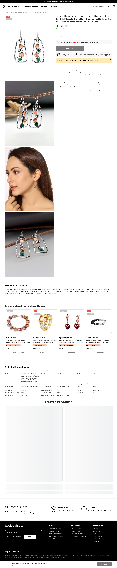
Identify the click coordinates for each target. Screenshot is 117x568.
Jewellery (26, 557)
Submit (30, 537)
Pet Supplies (61, 557)
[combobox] (100, 6)
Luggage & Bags (35, 557)
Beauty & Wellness (50, 555)
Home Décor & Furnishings (88, 555)
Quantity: (59, 33)
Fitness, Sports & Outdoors (22, 555)
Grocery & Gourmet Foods (72, 555)
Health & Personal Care (38, 555)
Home (6, 12)
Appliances (60, 555)
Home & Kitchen (9, 555)
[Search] (98, 6)
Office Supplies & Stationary (49, 557)
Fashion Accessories (17, 557)
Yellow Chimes (13, 338)
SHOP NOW (70, 1)
